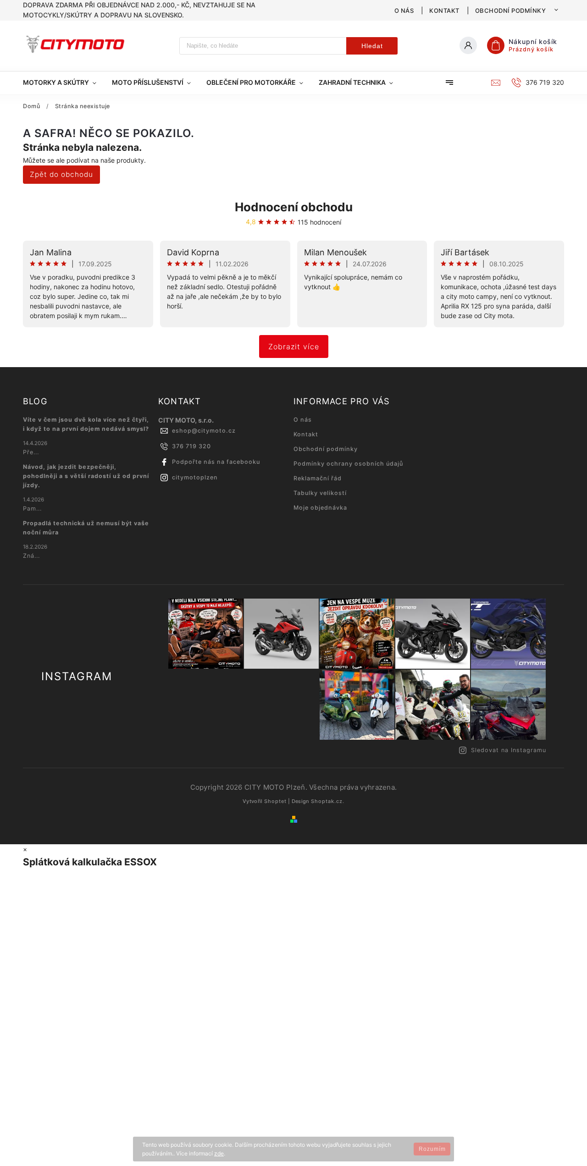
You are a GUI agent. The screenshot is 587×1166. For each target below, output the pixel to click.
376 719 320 (191, 446)
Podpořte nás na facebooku (216, 461)
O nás (404, 10)
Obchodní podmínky (510, 10)
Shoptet (275, 801)
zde (219, 1153)
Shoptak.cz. (327, 801)
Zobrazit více (293, 346)
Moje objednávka (320, 507)
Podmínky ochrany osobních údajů (348, 463)
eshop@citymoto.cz (204, 430)
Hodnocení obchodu (294, 207)
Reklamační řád (318, 478)
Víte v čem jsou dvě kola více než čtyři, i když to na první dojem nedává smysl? (86, 424)
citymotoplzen (195, 477)
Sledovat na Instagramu (508, 750)
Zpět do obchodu (61, 174)
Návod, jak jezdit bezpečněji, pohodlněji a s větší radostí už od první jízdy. (86, 476)
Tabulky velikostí (320, 493)
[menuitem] (63, 82)
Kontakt (444, 10)
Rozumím (432, 1149)
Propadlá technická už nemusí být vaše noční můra (86, 528)
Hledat (372, 46)
